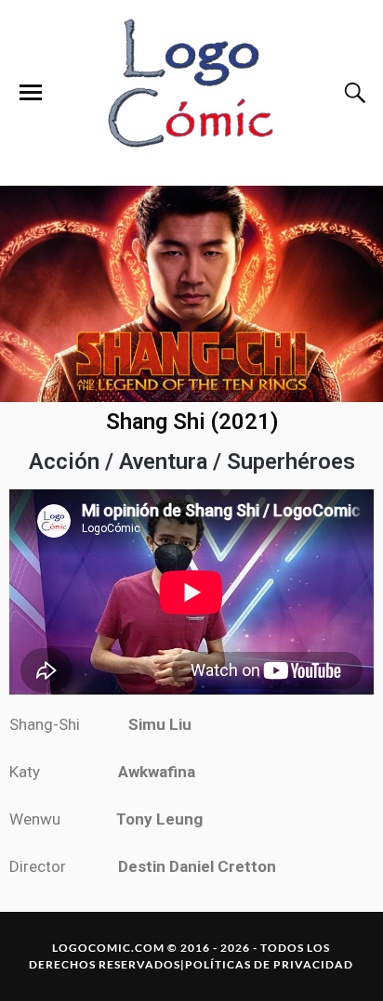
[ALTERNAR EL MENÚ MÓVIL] (31, 93)
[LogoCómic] (191, 93)
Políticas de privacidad (269, 964)
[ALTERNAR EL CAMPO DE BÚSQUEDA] (352, 93)
